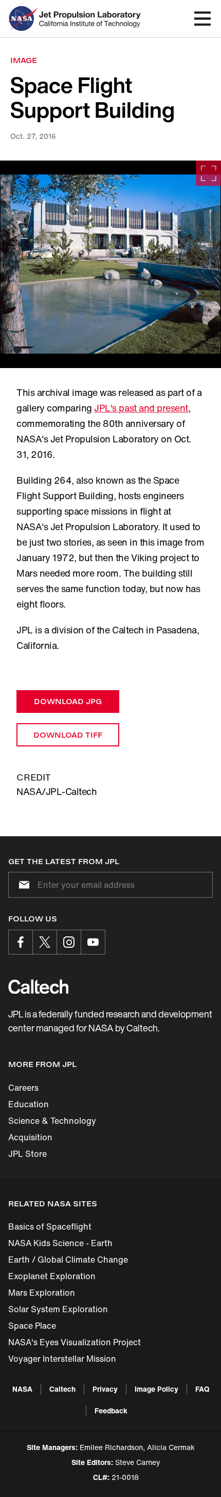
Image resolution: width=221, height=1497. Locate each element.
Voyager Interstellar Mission (62, 1358)
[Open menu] (202, 18)
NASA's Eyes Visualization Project (74, 1342)
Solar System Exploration (58, 1309)
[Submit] (22, 884)
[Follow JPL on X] (44, 942)
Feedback (111, 1410)
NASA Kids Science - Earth (60, 1243)
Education (28, 1104)
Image (23, 60)
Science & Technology (52, 1120)
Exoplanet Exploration (52, 1276)
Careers (23, 1087)
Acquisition (30, 1137)
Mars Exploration (41, 1292)
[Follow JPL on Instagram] (69, 942)
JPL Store (27, 1154)
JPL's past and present (141, 408)
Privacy (105, 1388)
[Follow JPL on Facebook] (20, 942)
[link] (110, 264)
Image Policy (156, 1388)
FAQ (202, 1388)
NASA (22, 1388)
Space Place (32, 1325)
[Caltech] (38, 986)
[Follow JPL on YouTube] (93, 942)
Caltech (62, 1388)
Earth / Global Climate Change (68, 1259)
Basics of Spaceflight (49, 1226)
